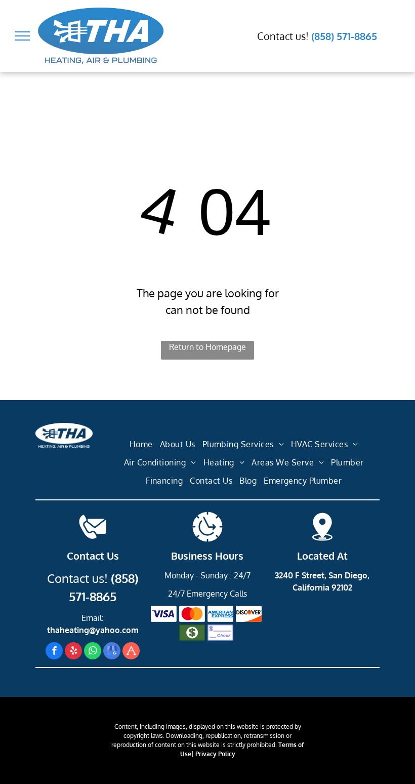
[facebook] (54, 652)
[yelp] (73, 652)
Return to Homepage (207, 347)
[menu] (22, 36)
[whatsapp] (92, 652)
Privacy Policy (215, 754)
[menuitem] (141, 445)
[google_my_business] (111, 652)
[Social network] (131, 652)
